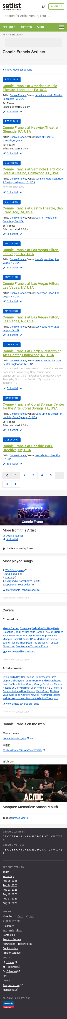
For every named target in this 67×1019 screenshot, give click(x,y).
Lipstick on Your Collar (17, 584)
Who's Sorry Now (14, 570)
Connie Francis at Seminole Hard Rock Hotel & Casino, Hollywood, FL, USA (33, 171)
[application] (33, 783)
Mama (9, 577)
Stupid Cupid (12, 573)
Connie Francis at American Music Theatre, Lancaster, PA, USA (30, 88)
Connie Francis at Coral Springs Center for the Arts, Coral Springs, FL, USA (33, 406)
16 (7, 484)
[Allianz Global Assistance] (8, 1004)
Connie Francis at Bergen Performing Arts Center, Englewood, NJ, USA (32, 353)
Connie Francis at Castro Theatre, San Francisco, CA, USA (33, 210)
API (5, 975)
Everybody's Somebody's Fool (21, 581)
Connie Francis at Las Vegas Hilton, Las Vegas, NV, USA (31, 252)
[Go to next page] (15, 484)
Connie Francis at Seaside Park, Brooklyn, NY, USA (28, 448)
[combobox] (33, 16)
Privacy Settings (12, 952)
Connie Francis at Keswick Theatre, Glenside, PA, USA (30, 129)
